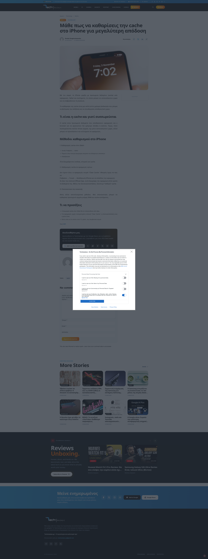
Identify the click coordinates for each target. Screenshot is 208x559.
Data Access (104, 307)
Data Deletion (94, 307)
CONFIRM (92, 301)
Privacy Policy (113, 307)
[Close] (132, 252)
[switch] (124, 278)
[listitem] (104, 274)
